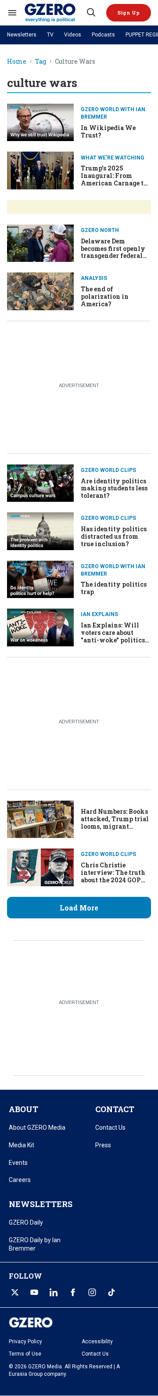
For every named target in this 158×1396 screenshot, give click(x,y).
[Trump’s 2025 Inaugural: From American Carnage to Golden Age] (40, 169)
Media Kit (21, 1145)
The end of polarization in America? (105, 296)
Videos (72, 35)
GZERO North (100, 230)
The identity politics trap (114, 588)
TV (50, 35)
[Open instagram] (92, 1292)
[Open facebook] (73, 1292)
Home (16, 61)
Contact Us (110, 1127)
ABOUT (23, 1109)
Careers (20, 1179)
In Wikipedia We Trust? (108, 131)
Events (18, 1162)
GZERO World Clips (108, 470)
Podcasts (103, 35)
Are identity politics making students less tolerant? (114, 488)
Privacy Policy (25, 1341)
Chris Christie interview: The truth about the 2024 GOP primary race (113, 876)
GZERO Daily (26, 1222)
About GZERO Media (37, 1127)
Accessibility (97, 1341)
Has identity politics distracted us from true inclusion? (114, 536)
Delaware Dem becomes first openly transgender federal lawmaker (113, 252)
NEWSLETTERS (40, 1204)
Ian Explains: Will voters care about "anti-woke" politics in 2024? (113, 636)
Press (103, 1145)
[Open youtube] (34, 1292)
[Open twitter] (15, 1292)
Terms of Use (25, 1354)
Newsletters (21, 35)
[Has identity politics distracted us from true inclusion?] (40, 530)
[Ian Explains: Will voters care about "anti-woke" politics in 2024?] (40, 626)
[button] (128, 13)
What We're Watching (112, 158)
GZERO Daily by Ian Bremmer (35, 1244)
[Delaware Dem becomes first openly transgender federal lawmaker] (40, 242)
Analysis (94, 278)
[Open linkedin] (53, 1292)
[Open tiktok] (111, 1292)
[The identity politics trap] (40, 578)
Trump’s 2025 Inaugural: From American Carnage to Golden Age (114, 179)
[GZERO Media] (55, 13)
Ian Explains (99, 614)
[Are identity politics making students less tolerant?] (40, 482)
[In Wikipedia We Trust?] (40, 121)
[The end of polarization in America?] (40, 290)
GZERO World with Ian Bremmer (113, 113)
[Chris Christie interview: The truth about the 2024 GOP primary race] (40, 866)
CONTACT (114, 1109)
